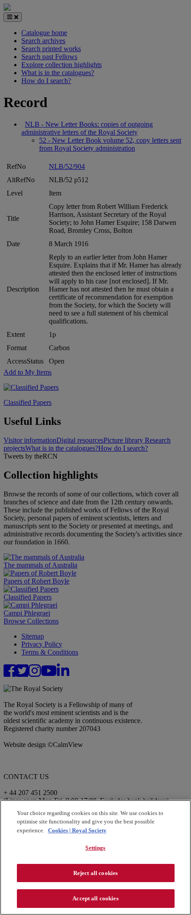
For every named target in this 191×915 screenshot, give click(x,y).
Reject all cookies (95, 873)
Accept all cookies (95, 898)
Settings (95, 847)
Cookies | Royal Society (77, 830)
